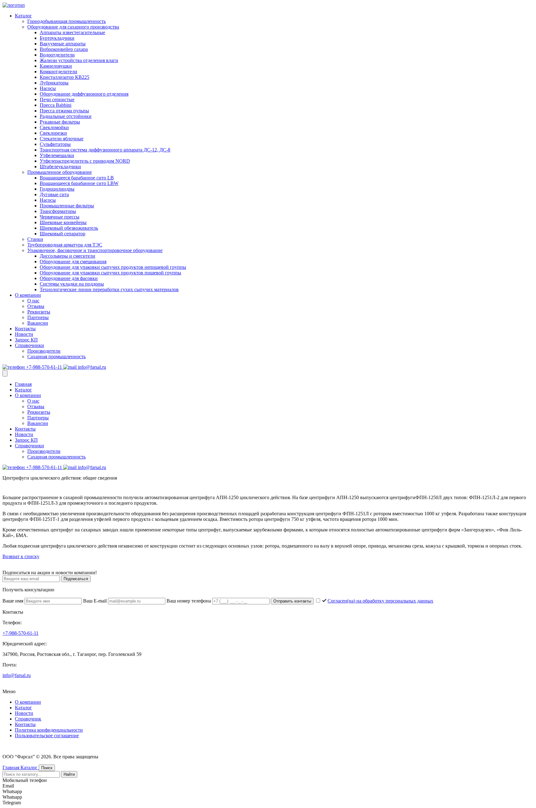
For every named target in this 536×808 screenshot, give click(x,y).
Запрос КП (26, 339)
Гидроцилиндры (57, 189)
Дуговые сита (54, 194)
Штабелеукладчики (60, 166)
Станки (35, 239)
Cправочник (28, 718)
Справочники (29, 345)
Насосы (48, 88)
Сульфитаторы (55, 144)
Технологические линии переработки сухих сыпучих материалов (109, 289)
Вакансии (37, 323)
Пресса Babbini (55, 105)
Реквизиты (38, 311)
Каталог (23, 15)
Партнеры (38, 317)
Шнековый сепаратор (62, 233)
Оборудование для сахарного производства (73, 26)
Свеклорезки (53, 133)
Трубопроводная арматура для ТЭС (64, 244)
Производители (43, 351)
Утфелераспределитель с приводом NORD (85, 161)
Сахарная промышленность (56, 356)
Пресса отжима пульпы (64, 110)
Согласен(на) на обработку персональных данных (380, 600)
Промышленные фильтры (67, 205)
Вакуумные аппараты (63, 43)
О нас (33, 300)
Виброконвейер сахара (64, 49)
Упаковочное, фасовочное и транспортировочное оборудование (95, 250)
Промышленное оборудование (59, 172)
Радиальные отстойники (66, 116)
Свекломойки (54, 127)
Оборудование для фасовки (69, 278)
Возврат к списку (20, 556)
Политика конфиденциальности (49, 730)
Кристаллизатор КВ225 (64, 77)
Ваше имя (13, 600)
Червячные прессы (59, 216)
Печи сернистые (57, 99)
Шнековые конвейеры (63, 222)
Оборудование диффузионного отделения (84, 94)
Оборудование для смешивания (73, 261)
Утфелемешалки (57, 155)
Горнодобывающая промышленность (66, 21)
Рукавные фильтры (60, 121)
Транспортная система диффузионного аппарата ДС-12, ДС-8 (105, 149)
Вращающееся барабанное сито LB (77, 177)
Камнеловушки (56, 66)
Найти (69, 774)
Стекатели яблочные (61, 138)
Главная (23, 384)
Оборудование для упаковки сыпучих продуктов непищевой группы (113, 267)
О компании (28, 295)
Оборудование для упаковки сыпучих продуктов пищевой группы (110, 272)
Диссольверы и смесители (67, 256)
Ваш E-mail (95, 600)
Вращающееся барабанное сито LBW (79, 183)
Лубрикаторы (54, 82)
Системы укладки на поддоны (72, 284)
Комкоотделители (58, 71)
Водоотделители (57, 54)
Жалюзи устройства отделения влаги (79, 60)
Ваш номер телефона (189, 600)
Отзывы (35, 306)
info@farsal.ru (91, 367)
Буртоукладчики (57, 38)
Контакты (25, 328)
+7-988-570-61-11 (44, 367)
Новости (24, 334)
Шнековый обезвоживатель (69, 228)
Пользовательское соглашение (47, 735)
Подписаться (76, 578)
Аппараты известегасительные (72, 32)
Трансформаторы (58, 211)
